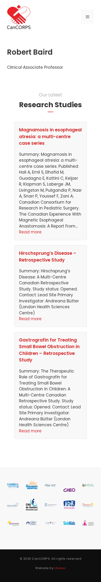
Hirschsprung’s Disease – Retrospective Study (47, 256)
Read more (30, 232)
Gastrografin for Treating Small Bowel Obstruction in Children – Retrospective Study (49, 350)
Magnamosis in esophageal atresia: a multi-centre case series (50, 136)
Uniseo (60, 568)
